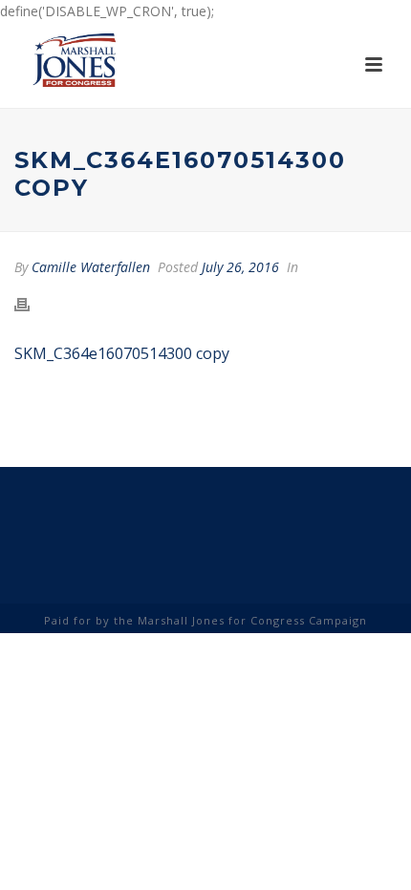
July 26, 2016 (240, 267)
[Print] (31, 304)
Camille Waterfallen (91, 267)
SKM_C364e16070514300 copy (121, 353)
